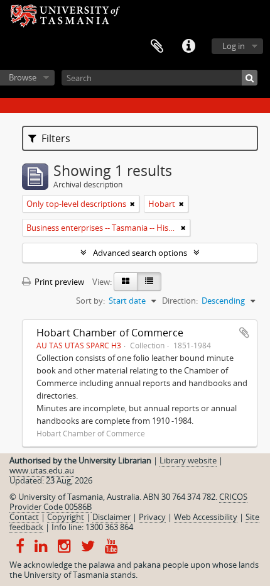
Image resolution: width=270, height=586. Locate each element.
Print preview (58, 281)
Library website (188, 460)
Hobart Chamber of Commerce (109, 333)
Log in (233, 46)
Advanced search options (140, 252)
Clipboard (157, 46)
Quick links (188, 46)
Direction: (180, 300)
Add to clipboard (244, 332)
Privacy (152, 516)
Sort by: (90, 300)
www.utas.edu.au (41, 470)
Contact (24, 516)
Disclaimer (111, 516)
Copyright (65, 516)
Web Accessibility (205, 516)
